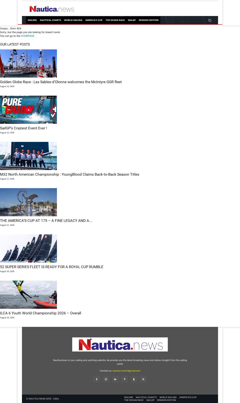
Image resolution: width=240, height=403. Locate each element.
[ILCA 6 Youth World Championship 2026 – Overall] (120, 295)
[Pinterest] (124, 379)
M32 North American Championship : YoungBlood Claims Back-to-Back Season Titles (69, 174)
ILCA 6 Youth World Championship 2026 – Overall (40, 313)
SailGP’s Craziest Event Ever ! (23, 128)
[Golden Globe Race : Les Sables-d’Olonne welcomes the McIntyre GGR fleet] (120, 63)
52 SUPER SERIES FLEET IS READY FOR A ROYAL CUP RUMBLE (51, 267)
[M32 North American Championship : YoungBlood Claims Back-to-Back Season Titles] (120, 156)
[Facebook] (96, 379)
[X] (143, 379)
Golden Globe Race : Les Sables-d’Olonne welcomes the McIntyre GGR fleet (61, 82)
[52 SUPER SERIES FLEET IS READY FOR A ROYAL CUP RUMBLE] (120, 248)
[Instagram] (106, 379)
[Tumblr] (134, 379)
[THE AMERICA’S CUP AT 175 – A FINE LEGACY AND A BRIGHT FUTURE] (120, 202)
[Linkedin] (115, 379)
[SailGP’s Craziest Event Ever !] (120, 110)
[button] (210, 20)
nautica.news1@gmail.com (126, 370)
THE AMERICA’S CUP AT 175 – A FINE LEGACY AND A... (46, 221)
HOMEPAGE (27, 35)
